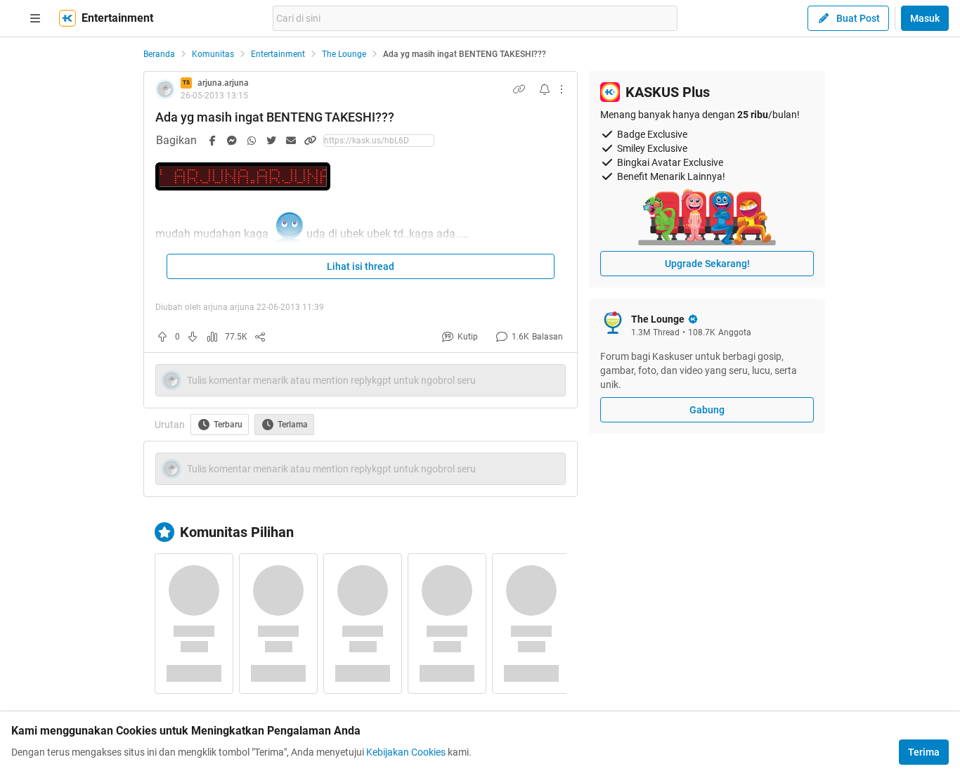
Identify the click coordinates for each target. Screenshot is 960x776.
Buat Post (858, 18)
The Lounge (344, 54)
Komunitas (213, 54)
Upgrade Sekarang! (707, 263)
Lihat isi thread (360, 266)
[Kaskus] (67, 18)
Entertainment (278, 54)
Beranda (159, 54)
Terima (924, 752)
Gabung (707, 409)
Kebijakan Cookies (406, 752)
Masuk (925, 18)
